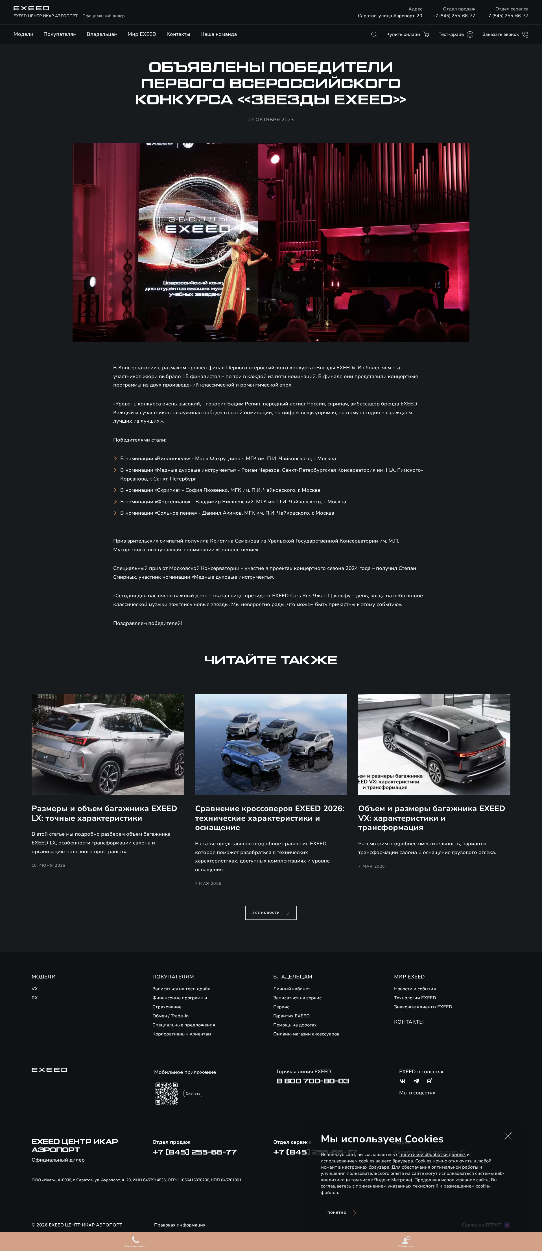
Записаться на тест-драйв (181, 989)
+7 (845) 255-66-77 (453, 16)
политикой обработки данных (432, 1154)
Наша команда (218, 34)
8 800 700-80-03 (313, 1081)
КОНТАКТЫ (409, 1022)
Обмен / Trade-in (170, 1016)
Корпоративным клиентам (181, 1034)
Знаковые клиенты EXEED (423, 1007)
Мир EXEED (142, 34)
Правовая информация (180, 1225)
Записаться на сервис (297, 998)
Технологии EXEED (415, 998)
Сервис (281, 1007)
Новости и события (415, 989)
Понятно (337, 1213)
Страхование (167, 1007)
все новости (266, 913)
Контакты (178, 34)
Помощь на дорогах (295, 1025)
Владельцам (102, 34)
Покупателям (60, 34)
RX (35, 998)
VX (35, 989)
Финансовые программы (179, 998)
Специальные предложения (183, 1025)
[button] (508, 1136)
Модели (23, 34)
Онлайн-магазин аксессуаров (306, 1034)
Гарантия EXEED (291, 1016)
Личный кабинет (291, 989)
